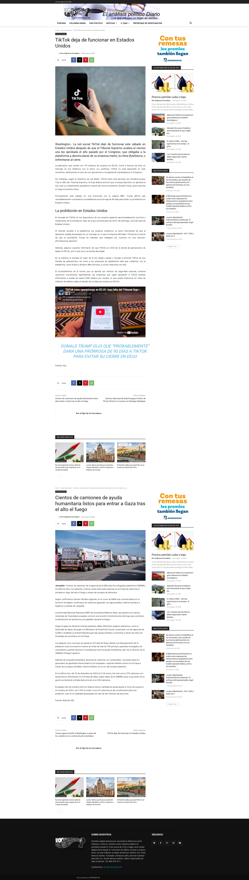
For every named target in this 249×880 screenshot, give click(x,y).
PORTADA (61, 23)
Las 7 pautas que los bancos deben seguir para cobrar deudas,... (178, 156)
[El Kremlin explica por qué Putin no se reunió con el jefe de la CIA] (131, 452)
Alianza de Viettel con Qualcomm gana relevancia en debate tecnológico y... (180, 117)
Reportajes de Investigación (147, 23)
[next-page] (61, 476)
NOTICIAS (110, 23)
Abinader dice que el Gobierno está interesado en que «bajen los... (179, 130)
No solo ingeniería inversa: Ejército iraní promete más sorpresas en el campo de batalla (67, 467)
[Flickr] (167, 842)
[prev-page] (56, 476)
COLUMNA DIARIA (77, 23)
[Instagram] (173, 842)
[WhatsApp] (91, 59)
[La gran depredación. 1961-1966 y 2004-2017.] (158, 236)
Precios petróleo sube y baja (169, 97)
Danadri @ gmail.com (112, 867)
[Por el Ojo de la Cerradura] (57, 53)
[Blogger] (154, 842)
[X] (79, 59)
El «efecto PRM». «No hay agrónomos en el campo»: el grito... (178, 143)
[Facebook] (73, 59)
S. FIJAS (124, 23)
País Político (96, 23)
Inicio (57, 30)
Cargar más (172, 246)
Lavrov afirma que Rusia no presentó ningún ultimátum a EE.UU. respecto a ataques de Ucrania (99, 467)
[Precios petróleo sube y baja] (173, 83)
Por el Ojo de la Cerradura (70, 53)
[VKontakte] (179, 842)
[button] (191, 23)
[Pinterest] (85, 59)
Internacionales (66, 30)
